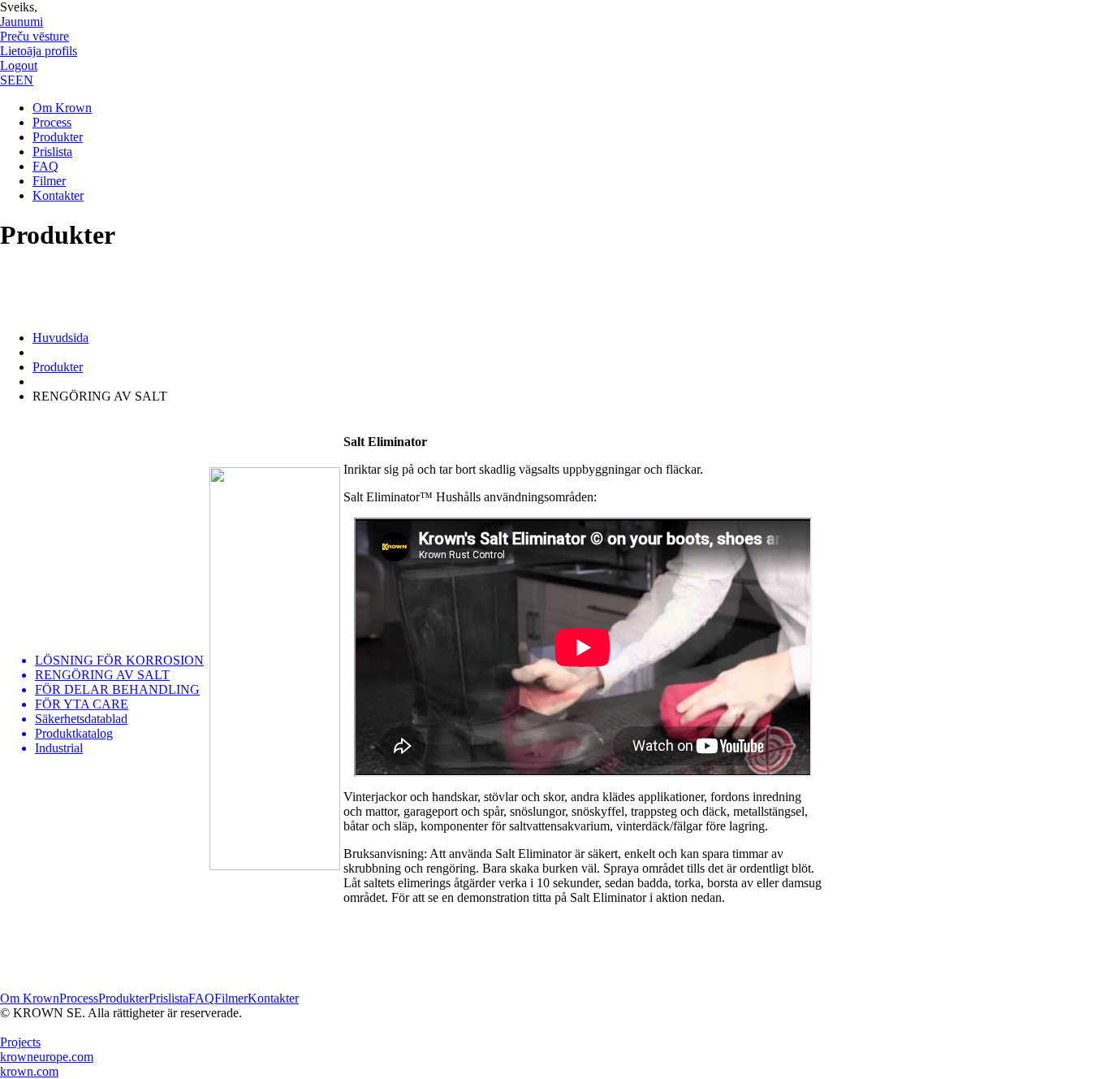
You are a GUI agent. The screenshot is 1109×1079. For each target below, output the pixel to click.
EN (24, 80)
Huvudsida (60, 337)
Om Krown (62, 108)
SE (7, 80)
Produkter (57, 137)
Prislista (52, 151)
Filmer (49, 181)
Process (51, 122)
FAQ (45, 166)
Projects (20, 1042)
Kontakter (58, 195)
